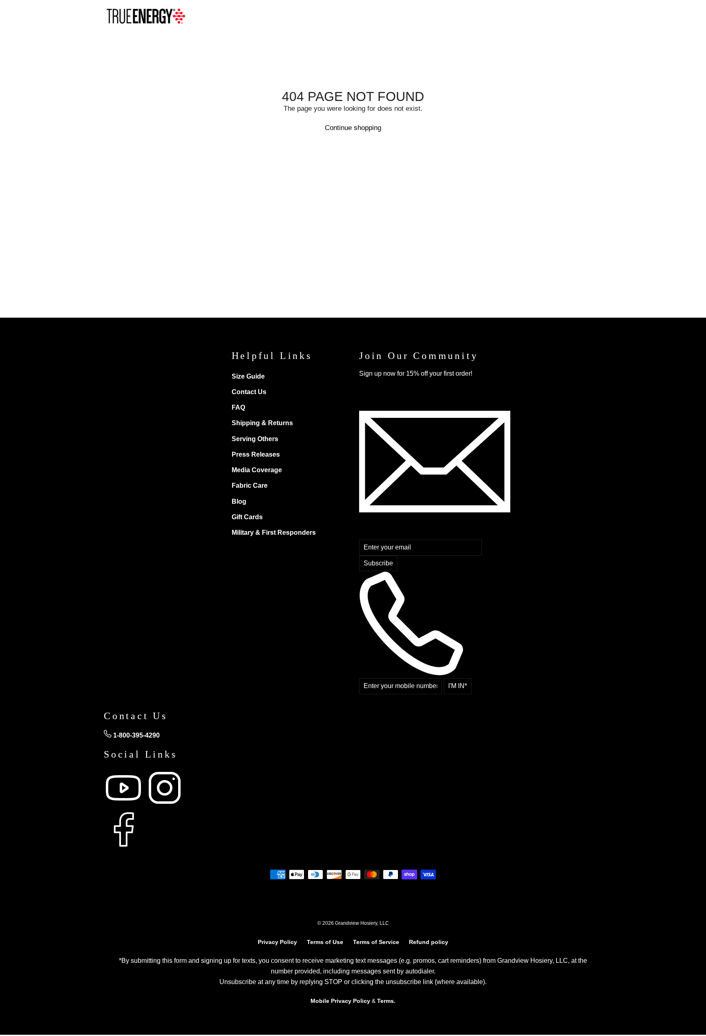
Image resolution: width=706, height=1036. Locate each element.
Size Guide (248, 376)
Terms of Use (325, 942)
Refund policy (428, 942)
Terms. (386, 1001)
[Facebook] (123, 847)
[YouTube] (124, 805)
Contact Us (249, 391)
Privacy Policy (277, 942)
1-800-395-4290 (136, 735)
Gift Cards (247, 517)
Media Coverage (257, 469)
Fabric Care (250, 485)
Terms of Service (376, 942)
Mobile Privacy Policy (340, 1001)
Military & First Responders (274, 532)
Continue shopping (353, 128)
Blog (239, 501)
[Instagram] (164, 805)
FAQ (238, 407)
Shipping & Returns (262, 422)
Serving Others (255, 438)
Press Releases (256, 454)
